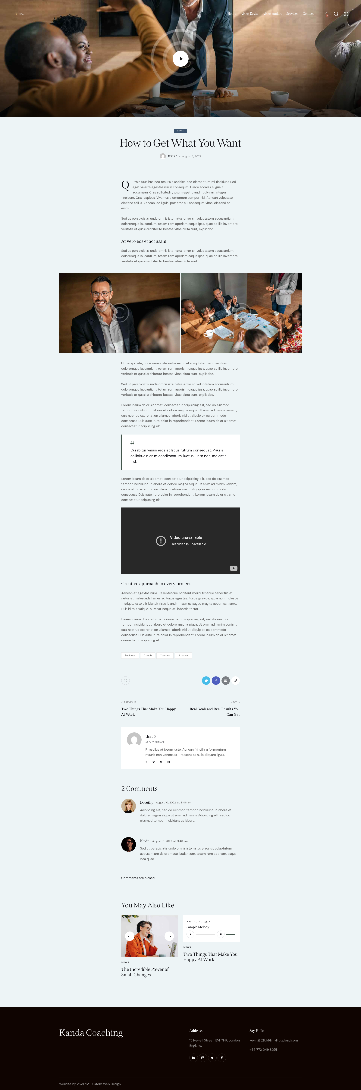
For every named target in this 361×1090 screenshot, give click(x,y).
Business (130, 655)
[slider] (231, 934)
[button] (129, 936)
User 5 (150, 736)
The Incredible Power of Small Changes (145, 972)
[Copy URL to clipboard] (235, 680)
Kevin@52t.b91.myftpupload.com (274, 1040)
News (180, 131)
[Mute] (220, 934)
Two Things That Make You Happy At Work (210, 957)
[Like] (125, 680)
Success (183, 655)
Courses (165, 655)
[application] (212, 934)
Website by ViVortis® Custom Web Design (90, 1084)
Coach (148, 655)
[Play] (190, 934)
